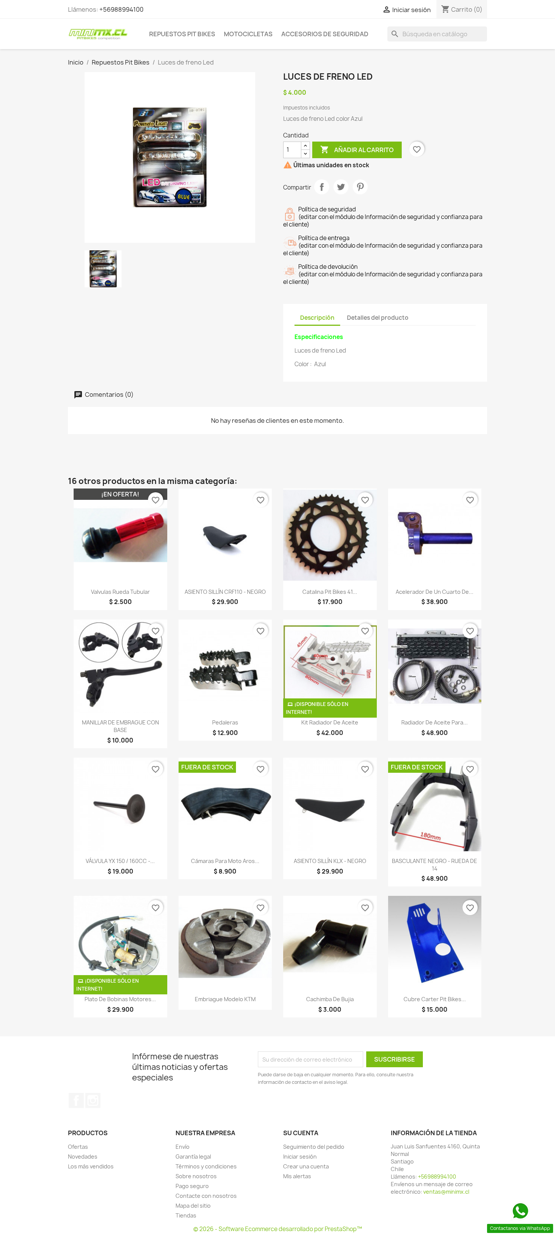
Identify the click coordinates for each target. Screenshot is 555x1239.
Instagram (92, 1100)
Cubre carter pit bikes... (435, 999)
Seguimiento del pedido (313, 1146)
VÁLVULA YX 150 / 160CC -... (120, 861)
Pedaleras (225, 722)
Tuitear (340, 186)
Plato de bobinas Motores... (120, 999)
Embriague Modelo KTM (225, 999)
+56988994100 (121, 9)
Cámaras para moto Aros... (225, 861)
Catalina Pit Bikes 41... (329, 591)
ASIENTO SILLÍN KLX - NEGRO (330, 861)
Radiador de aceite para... (434, 722)
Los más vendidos (91, 1166)
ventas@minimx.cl (446, 1191)
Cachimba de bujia (330, 999)
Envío (183, 1146)
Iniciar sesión (300, 1156)
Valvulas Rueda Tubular (120, 591)
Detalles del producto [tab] (378, 318)
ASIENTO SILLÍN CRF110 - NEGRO (225, 591)
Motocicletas (248, 34)
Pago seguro (192, 1186)
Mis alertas (297, 1176)
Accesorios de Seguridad (324, 34)
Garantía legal (193, 1156)
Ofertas (78, 1146)
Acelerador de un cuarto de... (434, 591)
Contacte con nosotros (206, 1195)
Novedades (82, 1156)
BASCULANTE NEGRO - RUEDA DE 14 (434, 864)
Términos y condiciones (206, 1166)
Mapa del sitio (193, 1205)
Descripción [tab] (317, 318)
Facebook (76, 1100)
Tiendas (186, 1215)
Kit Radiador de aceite (329, 722)
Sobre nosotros (196, 1176)
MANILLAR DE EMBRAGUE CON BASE (120, 726)
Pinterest (360, 186)
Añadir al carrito (357, 149)
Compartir (321, 186)
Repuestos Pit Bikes (182, 34)
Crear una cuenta (306, 1166)
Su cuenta (300, 1133)
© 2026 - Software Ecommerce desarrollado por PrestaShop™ (277, 1229)
